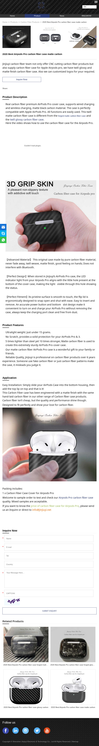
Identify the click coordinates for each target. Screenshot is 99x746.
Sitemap (75, 741)
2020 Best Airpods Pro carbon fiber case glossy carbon (26, 707)
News (62, 16)
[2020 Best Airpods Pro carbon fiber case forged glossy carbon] (73, 644)
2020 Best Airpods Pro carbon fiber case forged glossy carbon (73, 665)
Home (12, 16)
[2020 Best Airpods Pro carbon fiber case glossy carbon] (25, 687)
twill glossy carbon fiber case (27, 119)
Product (37, 16)
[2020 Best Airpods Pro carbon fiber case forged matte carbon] (25, 644)
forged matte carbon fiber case (72, 116)
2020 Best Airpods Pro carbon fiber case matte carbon (73, 707)
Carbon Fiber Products (30, 22)
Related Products (13, 621)
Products (14, 22)
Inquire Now (21, 79)
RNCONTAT (87, 16)
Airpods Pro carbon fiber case (76, 497)
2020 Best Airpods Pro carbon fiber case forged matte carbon (25, 665)
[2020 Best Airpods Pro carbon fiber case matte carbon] (73, 687)
